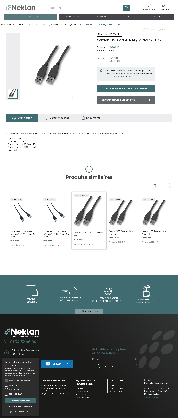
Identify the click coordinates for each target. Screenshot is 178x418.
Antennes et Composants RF (53, 385)
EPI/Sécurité (81, 394)
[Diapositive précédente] (160, 185)
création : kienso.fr (151, 397)
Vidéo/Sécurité (116, 391)
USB (45, 25)
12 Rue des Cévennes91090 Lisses (25, 352)
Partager (151, 29)
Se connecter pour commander (126, 88)
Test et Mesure (82, 392)
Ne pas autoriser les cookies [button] (20, 406)
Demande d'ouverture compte (157, 383)
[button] (20, 411)
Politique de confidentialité (155, 391)
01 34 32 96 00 (23, 341)
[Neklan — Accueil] (20, 7)
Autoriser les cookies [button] (20, 400)
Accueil (7, 25)
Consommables (82, 397)
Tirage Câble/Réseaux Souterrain (55, 394)
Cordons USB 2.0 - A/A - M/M (64, 25)
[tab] (22, 118)
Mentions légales (151, 394)
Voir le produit (24, 224)
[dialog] (20, 387)
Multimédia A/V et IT (118, 388)
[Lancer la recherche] (126, 8)
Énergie (113, 385)
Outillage (79, 389)
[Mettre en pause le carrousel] (155, 185)
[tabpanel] (89, 143)
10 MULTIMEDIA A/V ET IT (27, 25)
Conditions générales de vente (157, 388)
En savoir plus (26, 375)
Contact (147, 380)
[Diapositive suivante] (170, 185)
